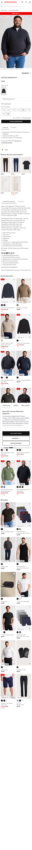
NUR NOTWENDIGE (16, 443)
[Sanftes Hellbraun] (17, 305)
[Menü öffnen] (2, 2)
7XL (28, 110)
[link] (22, 2)
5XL (18, 110)
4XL (13, 110)
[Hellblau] (17, 701)
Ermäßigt (13, 194)
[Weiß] (4, 529)
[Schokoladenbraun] (20, 450)
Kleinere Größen (27, 117)
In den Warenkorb (16, 121)
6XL (23, 110)
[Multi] (20, 529)
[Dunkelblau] (4, 701)
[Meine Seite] (22, 2)
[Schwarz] (2, 305)
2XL (3, 110)
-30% (2, 311)
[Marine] (3, 91)
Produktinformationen (8, 99)
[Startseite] (11, 2)
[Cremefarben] (20, 340)
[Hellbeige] (2, 340)
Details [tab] (16, 405)
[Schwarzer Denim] (20, 701)
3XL (8, 110)
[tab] (5, 127)
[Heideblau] (4, 305)
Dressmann (4, 10)
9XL (8, 114)
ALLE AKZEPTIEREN (16, 433)
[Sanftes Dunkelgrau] (2, 377)
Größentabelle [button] (7, 103)
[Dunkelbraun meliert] (20, 487)
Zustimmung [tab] (6, 405)
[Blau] (4, 487)
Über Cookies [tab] (25, 405)
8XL (3, 114)
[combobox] (17, 6)
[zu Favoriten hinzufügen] (29, 17)
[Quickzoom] (9, 172)
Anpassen (15, 438)
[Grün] (2, 487)
